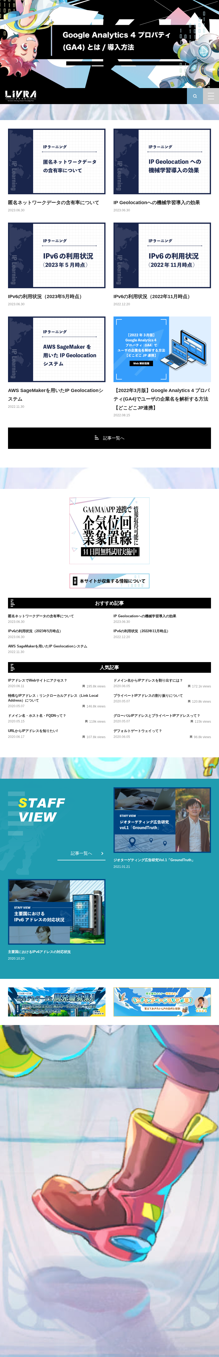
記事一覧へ (113, 438)
